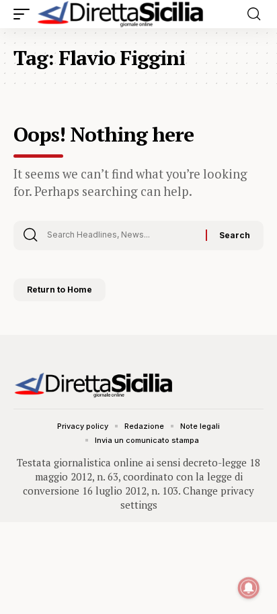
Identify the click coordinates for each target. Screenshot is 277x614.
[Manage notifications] (249, 588)
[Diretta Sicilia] (121, 14)
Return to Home (59, 290)
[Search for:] (121, 235)
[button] (24, 14)
